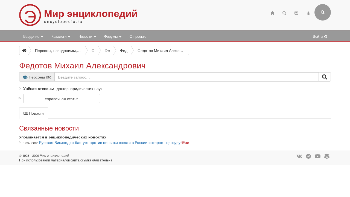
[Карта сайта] (308, 12)
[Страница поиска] (284, 12)
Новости (85, 36)
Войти (318, 36)
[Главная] (272, 12)
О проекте (138, 36)
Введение (31, 36)
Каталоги (59, 36)
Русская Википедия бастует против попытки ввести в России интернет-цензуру (109, 142)
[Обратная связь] (296, 12)
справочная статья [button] (61, 98)
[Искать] (325, 77)
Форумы (111, 36)
